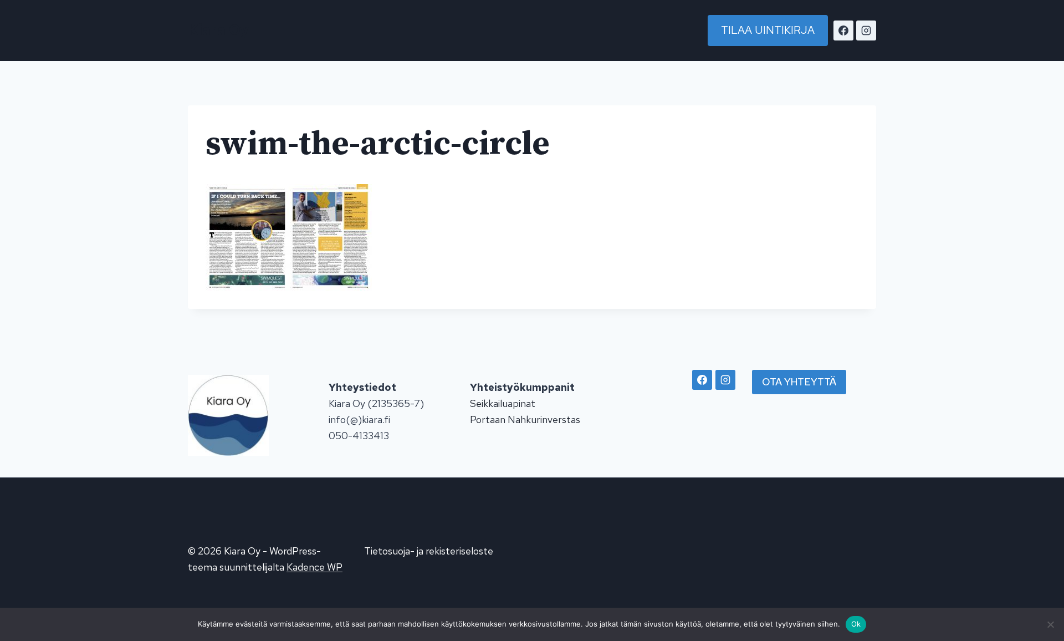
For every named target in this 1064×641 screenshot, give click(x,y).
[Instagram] (866, 30)
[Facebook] (843, 30)
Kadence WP (314, 567)
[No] (1050, 624)
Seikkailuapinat (502, 403)
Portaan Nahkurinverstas (525, 419)
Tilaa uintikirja (768, 30)
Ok (856, 623)
